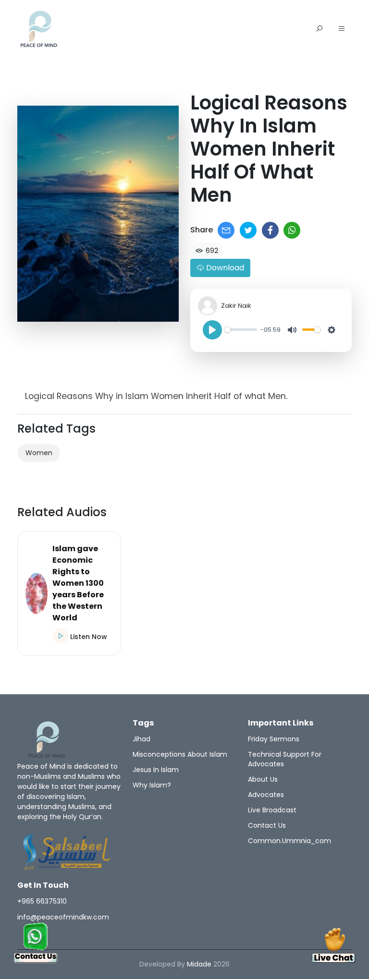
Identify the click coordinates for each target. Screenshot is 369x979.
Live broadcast (272, 810)
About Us (263, 779)
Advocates (266, 794)
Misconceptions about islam (180, 754)
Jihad (141, 739)
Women (38, 453)
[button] (342, 29)
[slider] (240, 329)
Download (224, 267)
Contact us (267, 825)
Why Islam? (152, 785)
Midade (199, 964)
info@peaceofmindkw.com (63, 917)
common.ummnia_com (289, 841)
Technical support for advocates (284, 759)
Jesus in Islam (156, 769)
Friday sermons (273, 739)
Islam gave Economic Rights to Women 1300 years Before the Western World (78, 583)
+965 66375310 (42, 901)
